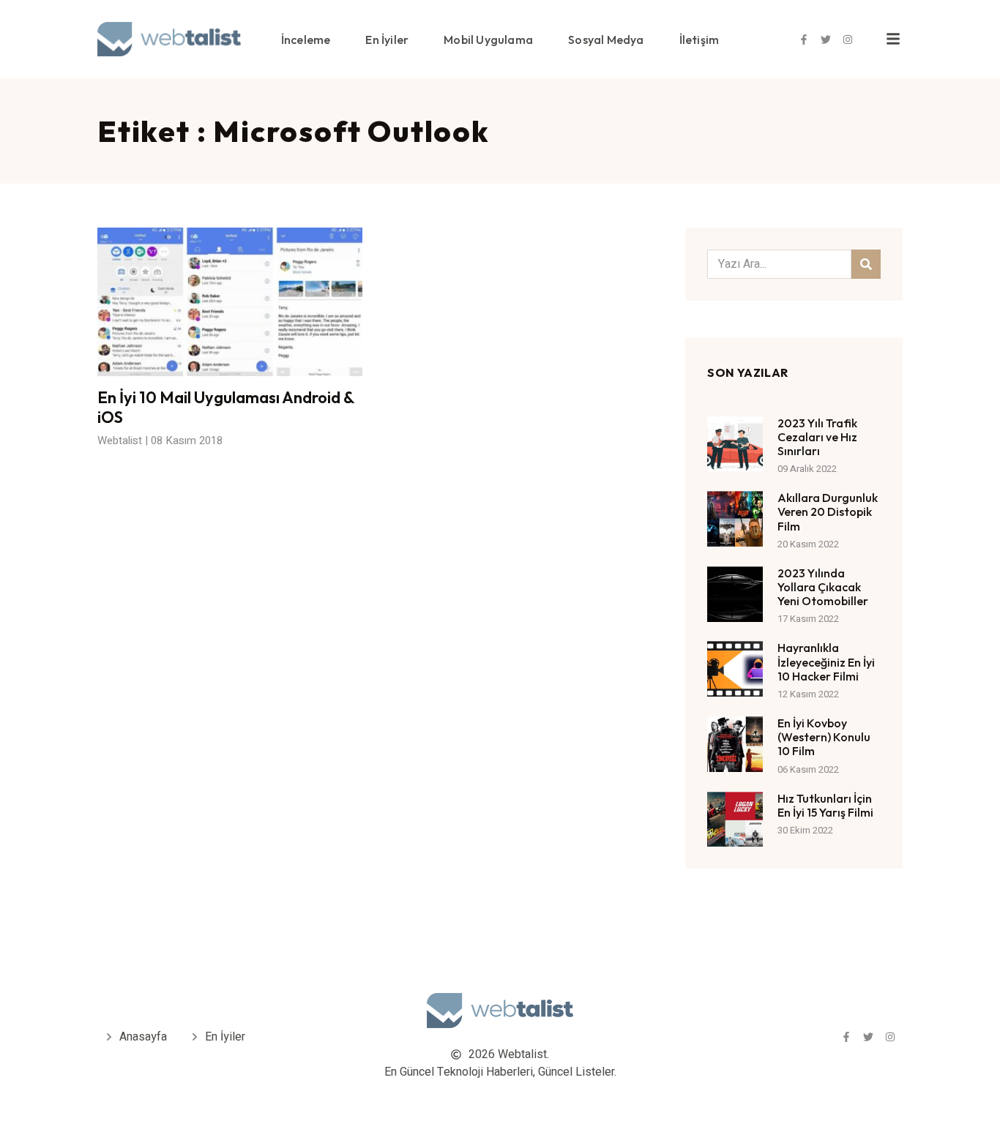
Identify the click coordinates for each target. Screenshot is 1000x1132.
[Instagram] (848, 39)
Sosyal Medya (605, 39)
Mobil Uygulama (488, 39)
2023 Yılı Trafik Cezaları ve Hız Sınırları (817, 437)
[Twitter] (826, 39)
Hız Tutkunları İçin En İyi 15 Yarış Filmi (825, 805)
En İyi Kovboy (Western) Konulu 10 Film (823, 737)
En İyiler (386, 39)
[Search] (866, 264)
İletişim (699, 39)
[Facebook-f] (804, 39)
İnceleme (306, 39)
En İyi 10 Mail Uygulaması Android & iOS (225, 407)
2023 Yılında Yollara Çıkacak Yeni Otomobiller (822, 587)
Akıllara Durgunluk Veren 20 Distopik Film (827, 511)
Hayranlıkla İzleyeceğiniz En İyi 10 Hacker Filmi (826, 661)
